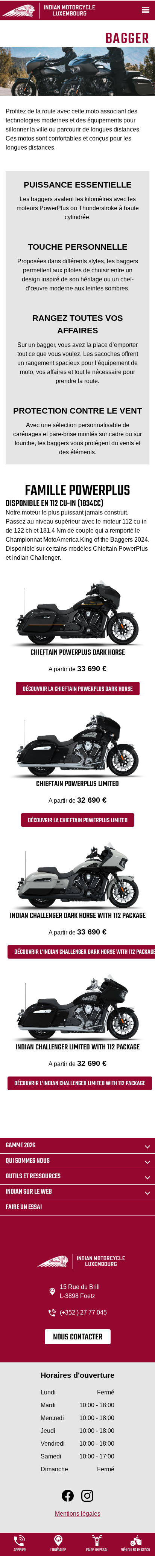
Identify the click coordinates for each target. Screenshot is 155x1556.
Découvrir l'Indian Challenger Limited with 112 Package (79, 1084)
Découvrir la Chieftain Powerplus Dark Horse (78, 689)
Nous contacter (77, 1337)
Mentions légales (77, 1513)
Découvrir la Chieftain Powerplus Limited (78, 821)
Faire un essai (24, 1207)
